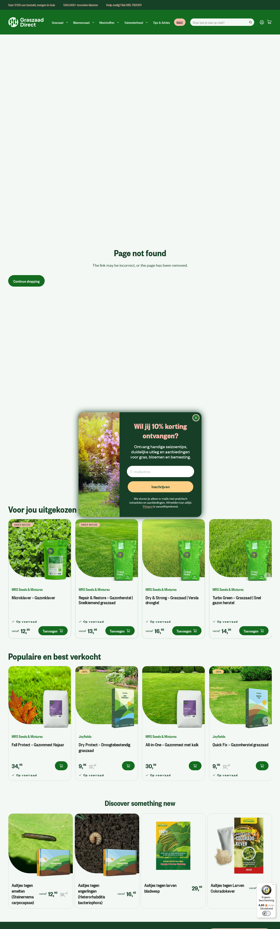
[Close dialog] (196, 418)
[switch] (266, 913)
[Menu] (273, 885)
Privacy (148, 506)
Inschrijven (160, 486)
